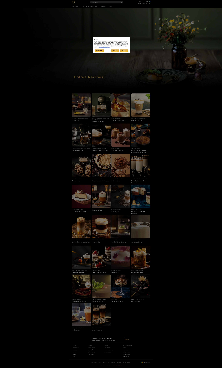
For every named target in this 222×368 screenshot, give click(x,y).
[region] (111, 45)
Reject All (115, 50)
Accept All (124, 50)
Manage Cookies (99, 50)
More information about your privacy (104, 47)
